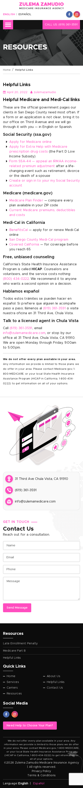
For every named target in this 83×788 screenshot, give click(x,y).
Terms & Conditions (41, 775)
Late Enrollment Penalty (20, 643)
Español (25, 14)
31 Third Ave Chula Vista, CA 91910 (41, 478)
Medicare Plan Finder (26, 200)
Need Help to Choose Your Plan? (30, 725)
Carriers (12, 687)
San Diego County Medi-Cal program (38, 239)
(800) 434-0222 (16, 278)
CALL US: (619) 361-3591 (61, 24)
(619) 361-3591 (54, 308)
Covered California (24, 244)
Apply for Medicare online (30, 141)
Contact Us (55, 687)
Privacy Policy (41, 771)
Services (13, 682)
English (9, 14)
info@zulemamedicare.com (24, 333)
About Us (53, 676)
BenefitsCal (18, 230)
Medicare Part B (14, 650)
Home (7, 70)
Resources (14, 693)
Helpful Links (12, 657)
